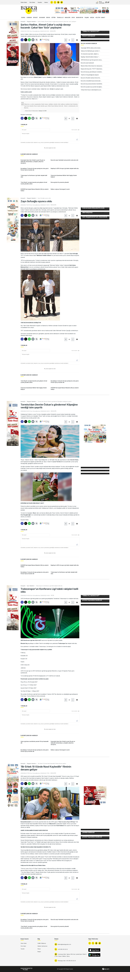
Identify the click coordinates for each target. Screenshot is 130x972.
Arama (46, 2)
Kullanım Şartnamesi (42, 946)
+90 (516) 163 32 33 (63, 949)
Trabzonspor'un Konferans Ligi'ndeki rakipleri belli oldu (49, 585)
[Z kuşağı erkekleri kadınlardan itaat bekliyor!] (95, 473)
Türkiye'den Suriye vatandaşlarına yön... (91, 90)
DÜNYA (48, 17)
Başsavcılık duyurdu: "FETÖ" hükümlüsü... (92, 69)
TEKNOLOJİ (60, 17)
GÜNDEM (29, 17)
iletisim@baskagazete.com (64, 944)
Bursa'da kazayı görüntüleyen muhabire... (91, 72)
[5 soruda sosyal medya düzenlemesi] (95, 829)
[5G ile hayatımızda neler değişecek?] (95, 604)
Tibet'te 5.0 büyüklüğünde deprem (90, 75)
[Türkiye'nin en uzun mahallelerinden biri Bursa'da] (95, 467)
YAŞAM (86, 17)
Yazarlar (40, 2)
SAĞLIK (92, 17)
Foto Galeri (32, 2)
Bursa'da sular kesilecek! (87, 63)
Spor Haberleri (30, 585)
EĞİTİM (53, 17)
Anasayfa (23, 21)
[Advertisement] (13, 134)
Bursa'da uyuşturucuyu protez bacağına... (91, 87)
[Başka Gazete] (29, 10)
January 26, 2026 (42, 110)
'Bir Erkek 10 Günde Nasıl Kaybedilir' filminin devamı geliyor (52, 763)
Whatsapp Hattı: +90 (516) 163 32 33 (67, 960)
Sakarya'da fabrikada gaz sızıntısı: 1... (90, 51)
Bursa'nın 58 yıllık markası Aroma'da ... (91, 78)
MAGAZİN (67, 17)
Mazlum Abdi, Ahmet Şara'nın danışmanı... (92, 66)
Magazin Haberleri (31, 21)
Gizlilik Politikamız (42, 943)
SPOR (73, 17)
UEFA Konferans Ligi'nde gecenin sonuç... (91, 60)
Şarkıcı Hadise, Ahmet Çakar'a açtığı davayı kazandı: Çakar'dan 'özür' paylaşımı (57, 21)
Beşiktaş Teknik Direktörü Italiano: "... (90, 57)
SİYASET (35, 17)
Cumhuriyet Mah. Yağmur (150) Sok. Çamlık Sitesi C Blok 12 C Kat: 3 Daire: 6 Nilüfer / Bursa (70, 955)
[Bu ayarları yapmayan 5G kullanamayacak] (95, 470)
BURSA (23, 17)
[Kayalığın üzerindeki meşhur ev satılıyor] (95, 40)
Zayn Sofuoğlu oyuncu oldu (44, 198)
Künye (39, 949)
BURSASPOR (79, 17)
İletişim (39, 951)
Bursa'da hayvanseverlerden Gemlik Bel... (92, 84)
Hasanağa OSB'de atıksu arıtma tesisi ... (91, 48)
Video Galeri (24, 2)
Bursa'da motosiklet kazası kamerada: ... (91, 81)
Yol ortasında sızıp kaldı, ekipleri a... (90, 54)
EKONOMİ (42, 17)
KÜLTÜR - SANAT (100, 17)
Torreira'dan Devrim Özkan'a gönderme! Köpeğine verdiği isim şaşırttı (54, 401)
